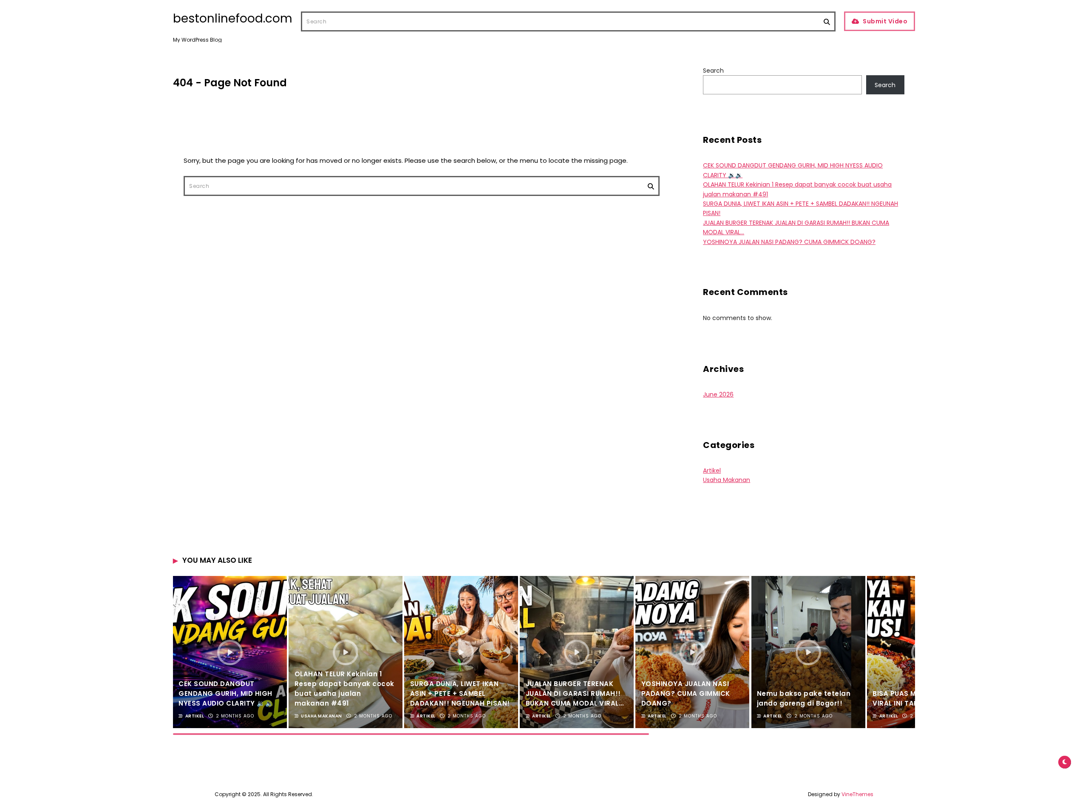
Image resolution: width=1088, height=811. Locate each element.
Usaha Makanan (726, 480)
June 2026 (718, 394)
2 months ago (235, 716)
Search (713, 70)
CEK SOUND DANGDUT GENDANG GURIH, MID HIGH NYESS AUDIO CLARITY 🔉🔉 (225, 693)
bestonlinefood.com (232, 19)
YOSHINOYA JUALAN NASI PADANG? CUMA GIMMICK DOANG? (789, 242)
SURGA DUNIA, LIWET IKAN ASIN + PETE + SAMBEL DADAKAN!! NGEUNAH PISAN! (460, 693)
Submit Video (885, 21)
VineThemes (857, 794)
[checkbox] (1064, 762)
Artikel (712, 470)
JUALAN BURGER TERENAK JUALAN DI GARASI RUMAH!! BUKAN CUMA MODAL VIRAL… (575, 693)
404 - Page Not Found (230, 83)
